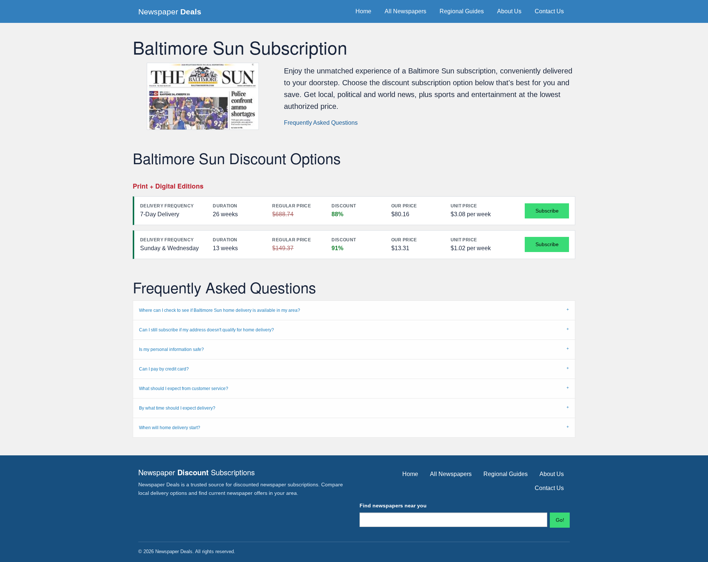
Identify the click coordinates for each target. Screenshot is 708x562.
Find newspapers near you (393, 505)
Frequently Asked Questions (321, 123)
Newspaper (169, 11)
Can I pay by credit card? (164, 369)
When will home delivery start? (169, 427)
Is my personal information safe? (171, 349)
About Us (509, 11)
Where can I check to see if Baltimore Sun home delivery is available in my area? (219, 310)
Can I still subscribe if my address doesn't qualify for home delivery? (206, 329)
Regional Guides (462, 11)
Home (363, 11)
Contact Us (549, 11)
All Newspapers (405, 11)
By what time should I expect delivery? (177, 408)
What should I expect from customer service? (183, 388)
